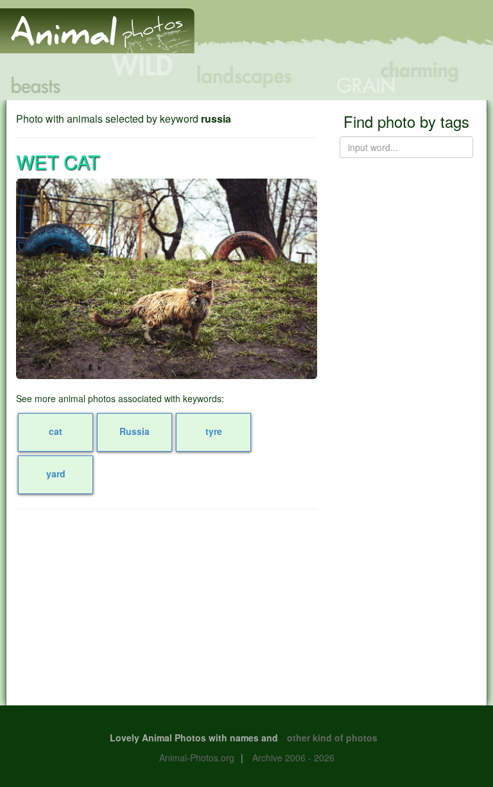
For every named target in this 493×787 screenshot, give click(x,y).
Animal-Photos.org (196, 757)
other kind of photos (332, 737)
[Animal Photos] (97, 25)
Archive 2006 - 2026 (293, 757)
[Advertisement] (166, 612)
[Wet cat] (166, 279)
